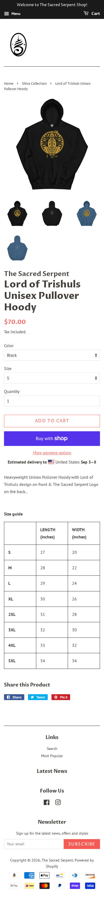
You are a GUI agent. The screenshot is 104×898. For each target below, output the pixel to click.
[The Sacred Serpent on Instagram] (58, 803)
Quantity (11, 391)
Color (9, 345)
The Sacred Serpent (57, 860)
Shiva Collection (34, 84)
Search (52, 748)
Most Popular (52, 755)
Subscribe (81, 844)
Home (8, 84)
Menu (15, 13)
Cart (95, 13)
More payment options (52, 452)
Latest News (52, 771)
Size (7, 368)
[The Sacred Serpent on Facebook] (46, 803)
